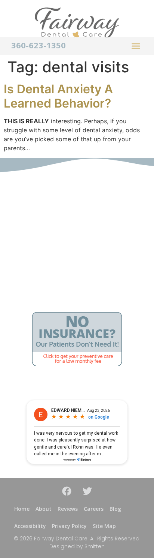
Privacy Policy (69, 526)
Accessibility (30, 526)
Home (22, 508)
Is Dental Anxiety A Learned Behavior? (58, 96)
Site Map (104, 526)
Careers (94, 508)
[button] (136, 46)
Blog (115, 508)
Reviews (68, 508)
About (44, 508)
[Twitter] (87, 491)
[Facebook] (67, 491)
